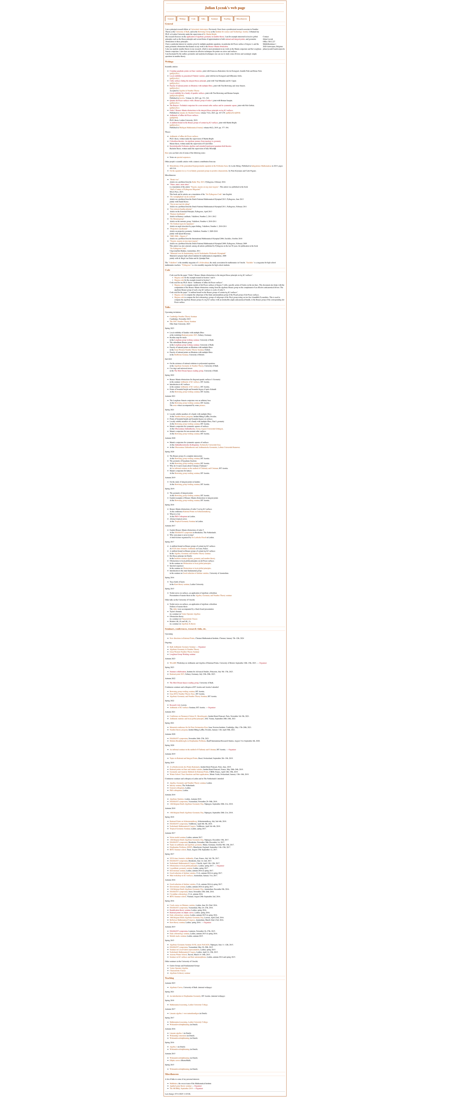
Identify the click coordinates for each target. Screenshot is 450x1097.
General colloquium (177, 788)
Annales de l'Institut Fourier (189, 112)
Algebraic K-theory (188, 623)
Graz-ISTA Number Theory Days (182, 694)
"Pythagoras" (186, 265)
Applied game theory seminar (180, 1086)
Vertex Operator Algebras (190, 614)
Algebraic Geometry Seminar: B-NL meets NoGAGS (189, 944)
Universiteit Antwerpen (199, 29)
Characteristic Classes (189, 619)
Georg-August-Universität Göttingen (209, 428)
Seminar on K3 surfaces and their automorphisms (188, 957)
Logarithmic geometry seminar (181, 868)
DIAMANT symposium (184, 532)
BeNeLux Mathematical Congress (182, 920)
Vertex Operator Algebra (179, 968)
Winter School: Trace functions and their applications (189, 774)
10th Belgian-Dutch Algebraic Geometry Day (186, 917)
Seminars (214, 18)
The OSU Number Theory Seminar (183, 321)
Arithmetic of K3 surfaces (190, 382)
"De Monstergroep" (177, 219)
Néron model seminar (178, 837)
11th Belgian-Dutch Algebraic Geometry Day (186, 889)
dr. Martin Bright (210, 34)
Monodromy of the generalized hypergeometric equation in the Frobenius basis (199, 166)
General (171, 18)
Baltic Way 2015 (198, 182)
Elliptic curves (175, 1060)
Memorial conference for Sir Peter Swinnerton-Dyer (189, 727)
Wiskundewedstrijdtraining (179, 1024)
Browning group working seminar (187, 391)
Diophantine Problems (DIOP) (181, 847)
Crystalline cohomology (178, 894)
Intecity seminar (175, 785)
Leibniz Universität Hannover (229, 447)
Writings (182, 18)
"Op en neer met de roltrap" (180, 204)
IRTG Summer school (178, 849)
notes (175, 405)
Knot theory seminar (181, 584)
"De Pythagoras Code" (213, 194)
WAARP (173, 663)
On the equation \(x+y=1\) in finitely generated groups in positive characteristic (199, 170)
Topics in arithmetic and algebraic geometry (186, 844)
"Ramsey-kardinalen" (178, 214)
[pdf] (171, 73)
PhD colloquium (176, 790)
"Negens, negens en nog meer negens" (204, 187)
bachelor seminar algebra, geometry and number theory (194, 558)
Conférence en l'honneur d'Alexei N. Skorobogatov (188, 716)
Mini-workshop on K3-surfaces (181, 875)
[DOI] (181, 95)
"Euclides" (250, 262)
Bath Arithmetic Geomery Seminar (182, 647)
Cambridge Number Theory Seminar (183, 316)
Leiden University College (198, 1004)
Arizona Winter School (178, 954)
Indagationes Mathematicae (261, 166)
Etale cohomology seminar (179, 915)
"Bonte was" (174, 179)
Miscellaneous (241, 18)
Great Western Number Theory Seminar (189, 349)
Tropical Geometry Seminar (185, 521)
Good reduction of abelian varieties (196, 573)
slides (175, 609)
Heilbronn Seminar (181, 354)
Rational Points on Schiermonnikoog (196, 511)
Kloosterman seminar (177, 870)
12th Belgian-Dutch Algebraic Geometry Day (186, 839)
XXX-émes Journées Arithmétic (184, 548)
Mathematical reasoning (178, 1004)
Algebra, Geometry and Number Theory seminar (192, 553)
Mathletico (174, 1083)
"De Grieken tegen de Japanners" (182, 223)
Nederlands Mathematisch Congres (183, 826)
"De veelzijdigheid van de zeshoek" (183, 196)
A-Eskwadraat (203, 262)
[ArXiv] (176, 73)
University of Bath (182, 31)
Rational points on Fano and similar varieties (186, 769)
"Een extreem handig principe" (181, 209)
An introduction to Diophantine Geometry (185, 996)
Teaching (227, 18)
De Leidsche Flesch (199, 537)
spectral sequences (183, 157)
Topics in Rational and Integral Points (183, 758)
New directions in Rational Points (182, 638)
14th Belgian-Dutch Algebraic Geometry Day (186, 804)
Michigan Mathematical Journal (191, 127)
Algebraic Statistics (177, 799)
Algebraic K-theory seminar (180, 973)
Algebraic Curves (176, 987)
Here (167, 153)
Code (193, 18)
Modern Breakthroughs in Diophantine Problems (188, 741)
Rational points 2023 (189, 335)
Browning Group (204, 31)
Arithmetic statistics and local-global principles (187, 718)
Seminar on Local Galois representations (185, 949)
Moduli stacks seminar (178, 936)
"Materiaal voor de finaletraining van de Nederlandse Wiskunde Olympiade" (198, 253)
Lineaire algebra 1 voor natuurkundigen (184, 1013)
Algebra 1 (173, 1046)
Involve (182, 98)
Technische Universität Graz (210, 444)
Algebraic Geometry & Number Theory (189, 365)
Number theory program (184, 416)
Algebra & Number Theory (189, 90)
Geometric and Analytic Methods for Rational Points (189, 771)
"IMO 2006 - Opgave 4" (179, 236)
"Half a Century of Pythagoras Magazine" (185, 189)
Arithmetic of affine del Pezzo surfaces (184, 136)
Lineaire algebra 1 (176, 1033)
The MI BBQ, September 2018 (181, 1088)
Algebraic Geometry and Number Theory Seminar (188, 696)
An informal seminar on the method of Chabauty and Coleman (195, 468)
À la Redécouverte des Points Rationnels (185, 767)
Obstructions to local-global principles (197, 563)
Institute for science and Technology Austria (232, 31)
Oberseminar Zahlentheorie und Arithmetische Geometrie (196, 447)
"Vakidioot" (172, 262)
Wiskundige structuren (178, 1035)
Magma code (179, 277)
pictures (202, 405)
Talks (203, 18)
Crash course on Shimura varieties (182, 905)
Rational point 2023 (177, 674)
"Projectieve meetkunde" (179, 228)
